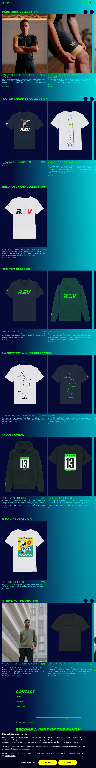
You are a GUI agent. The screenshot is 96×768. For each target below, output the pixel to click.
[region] (48, 749)
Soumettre (23, 722)
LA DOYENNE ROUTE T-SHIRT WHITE (18, 416)
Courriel (21, 702)
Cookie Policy (10, 756)
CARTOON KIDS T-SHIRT (13, 582)
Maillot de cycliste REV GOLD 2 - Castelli (18, 76)
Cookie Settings (27, 762)
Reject (48, 763)
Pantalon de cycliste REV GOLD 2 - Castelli (65, 76)
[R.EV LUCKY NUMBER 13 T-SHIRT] (70, 466)
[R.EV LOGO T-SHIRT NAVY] (24, 300)
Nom (18, 697)
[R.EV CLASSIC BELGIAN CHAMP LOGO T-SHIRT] (24, 217)
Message (20, 707)
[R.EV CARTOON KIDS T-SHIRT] (24, 550)
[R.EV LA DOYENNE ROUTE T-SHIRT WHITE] (24, 384)
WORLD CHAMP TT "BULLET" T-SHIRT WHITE (64, 163)
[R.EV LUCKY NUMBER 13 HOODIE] (24, 466)
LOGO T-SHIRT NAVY (11, 332)
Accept (67, 763)
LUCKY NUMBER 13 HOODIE (14, 498)
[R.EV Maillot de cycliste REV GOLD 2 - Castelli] (24, 43)
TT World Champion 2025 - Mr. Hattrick (17, 163)
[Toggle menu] (93, 3)
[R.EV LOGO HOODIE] (70, 300)
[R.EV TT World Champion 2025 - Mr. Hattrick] (24, 130)
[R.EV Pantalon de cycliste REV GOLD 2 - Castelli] (70, 43)
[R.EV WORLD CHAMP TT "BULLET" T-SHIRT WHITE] (70, 130)
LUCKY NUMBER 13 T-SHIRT (60, 498)
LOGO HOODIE (54, 332)
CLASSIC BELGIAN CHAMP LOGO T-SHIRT (20, 249)
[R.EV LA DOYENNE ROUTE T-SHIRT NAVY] (70, 384)
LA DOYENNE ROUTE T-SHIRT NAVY (64, 416)
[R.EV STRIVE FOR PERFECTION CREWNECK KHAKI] (24, 632)
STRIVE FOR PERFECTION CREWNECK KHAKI (19, 665)
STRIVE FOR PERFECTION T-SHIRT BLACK (63, 665)
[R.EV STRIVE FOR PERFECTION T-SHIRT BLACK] (70, 632)
